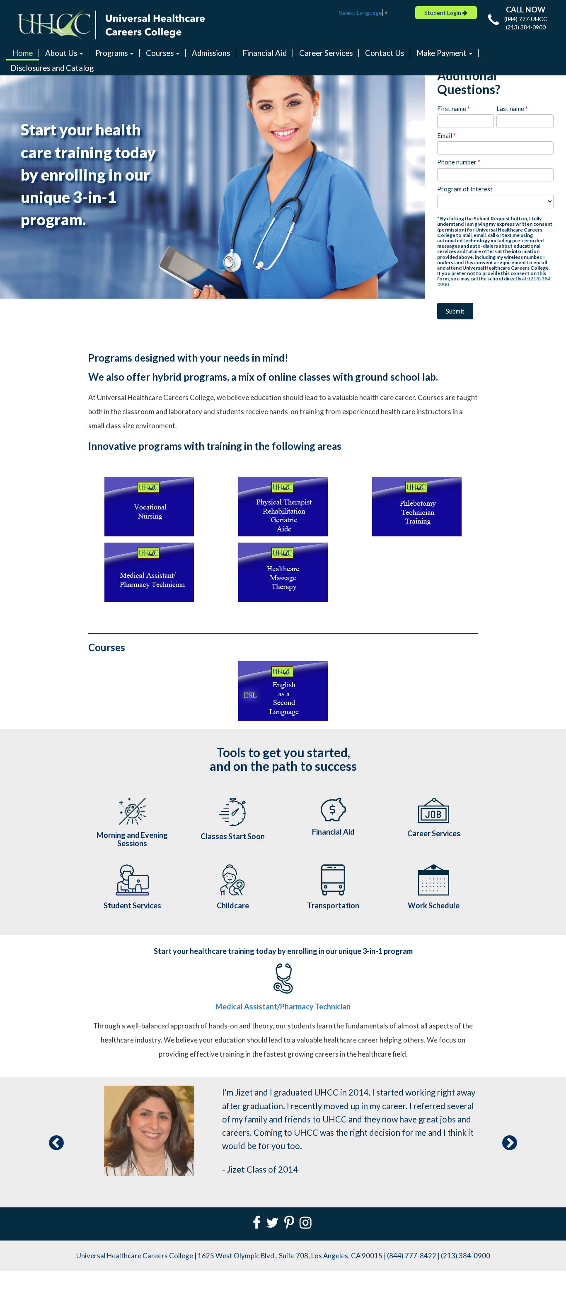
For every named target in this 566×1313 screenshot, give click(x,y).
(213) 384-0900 (526, 27)
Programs (112, 53)
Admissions (211, 53)
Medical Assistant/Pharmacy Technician (283, 1006)
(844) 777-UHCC (525, 18)
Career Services (326, 53)
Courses (160, 53)
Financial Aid (264, 53)
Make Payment (442, 53)
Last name (512, 108)
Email (446, 135)
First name (453, 108)
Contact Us (384, 53)
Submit (455, 311)
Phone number (458, 162)
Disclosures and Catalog (52, 67)
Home (22, 53)
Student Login (443, 12)
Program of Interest (465, 189)
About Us (62, 53)
